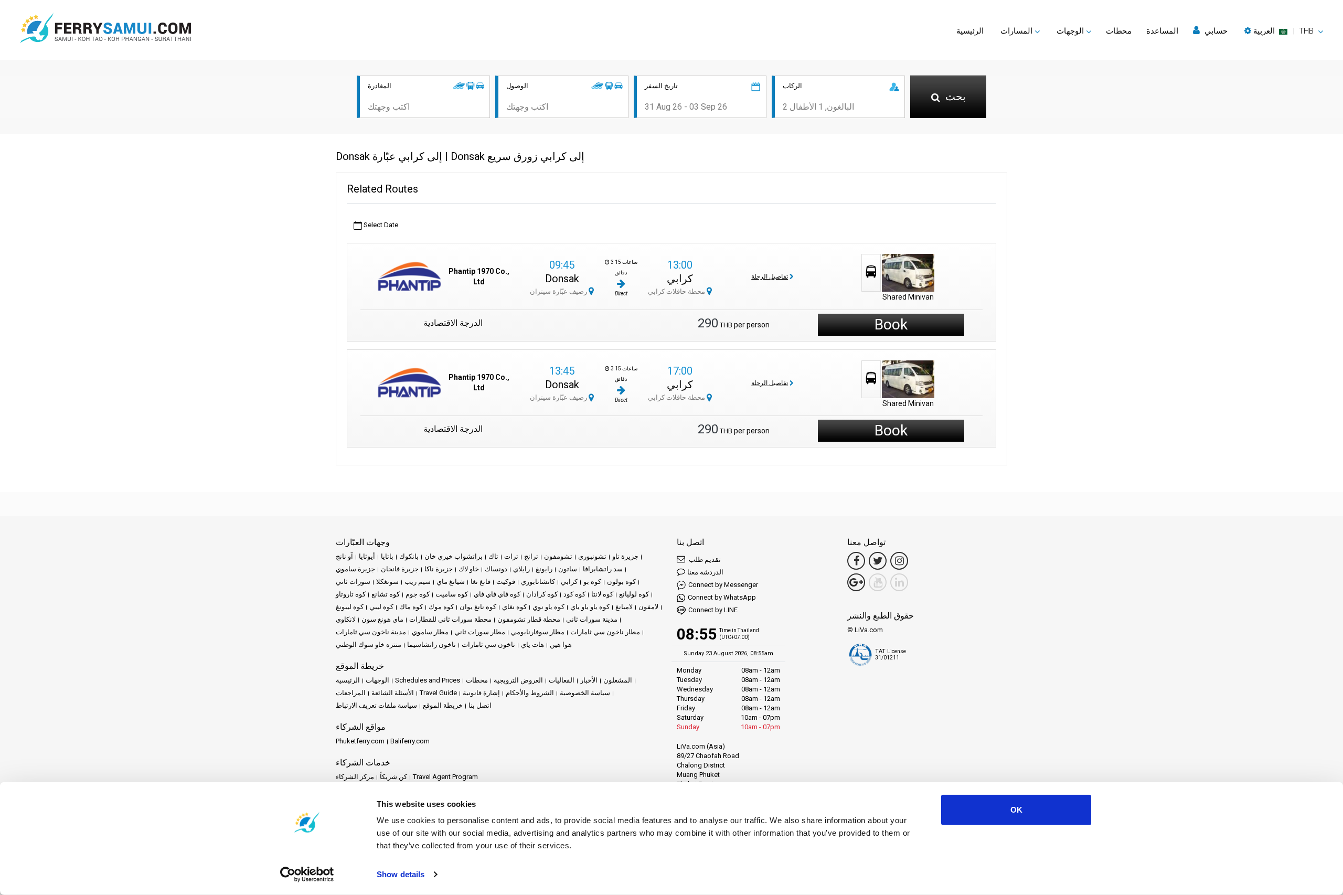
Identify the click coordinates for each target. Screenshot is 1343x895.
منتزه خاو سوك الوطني (368, 644)
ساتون (567, 569)
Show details (400, 874)
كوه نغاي (514, 607)
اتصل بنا (480, 705)
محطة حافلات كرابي (677, 291)
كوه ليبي (381, 607)
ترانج (531, 556)
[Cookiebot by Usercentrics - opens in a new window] (307, 874)
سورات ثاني (353, 581)
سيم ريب (417, 581)
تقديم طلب (704, 559)
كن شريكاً (393, 777)
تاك (493, 556)
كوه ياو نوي (548, 607)
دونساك (496, 569)
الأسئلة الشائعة (392, 693)
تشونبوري (592, 556)
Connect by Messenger (723, 585)
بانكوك (409, 556)
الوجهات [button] (1070, 31)
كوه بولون (621, 581)
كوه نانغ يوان (478, 607)
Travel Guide (438, 693)
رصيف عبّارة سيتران (559, 291)
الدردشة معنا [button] (705, 572)
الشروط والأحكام (530, 693)
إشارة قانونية (481, 693)
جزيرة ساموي (355, 569)
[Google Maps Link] (856, 582)
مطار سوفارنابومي (537, 632)
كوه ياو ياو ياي (590, 607)
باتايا (387, 556)
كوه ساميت (451, 594)
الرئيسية (970, 31)
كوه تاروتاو (351, 594)
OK (1016, 809)
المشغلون (617, 680)
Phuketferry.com (360, 741)
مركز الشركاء (355, 777)
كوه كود (574, 594)
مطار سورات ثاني (479, 632)
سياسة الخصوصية (585, 693)
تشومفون (558, 556)
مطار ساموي (430, 632)
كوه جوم (418, 594)
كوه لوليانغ (634, 594)
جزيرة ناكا (438, 569)
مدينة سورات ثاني (591, 619)
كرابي (680, 278)
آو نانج (344, 556)
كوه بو (592, 581)
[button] (1283, 31)
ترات (511, 556)
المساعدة (1162, 31)
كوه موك (441, 607)
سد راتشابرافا (603, 569)
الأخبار (589, 680)
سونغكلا (387, 581)
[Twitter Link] (878, 561)
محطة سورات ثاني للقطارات (450, 619)
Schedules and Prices (427, 680)
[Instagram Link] (899, 561)
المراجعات (351, 693)
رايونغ (544, 569)
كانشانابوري (538, 581)
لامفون (648, 607)
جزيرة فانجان (400, 569)
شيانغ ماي (450, 581)
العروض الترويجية (518, 680)
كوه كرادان (542, 594)
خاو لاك (469, 569)
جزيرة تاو (625, 556)
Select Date (380, 225)
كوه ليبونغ (350, 607)
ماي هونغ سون (382, 619)
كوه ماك (411, 607)
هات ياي (532, 644)
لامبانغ (624, 607)
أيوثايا (367, 556)
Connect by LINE (713, 610)
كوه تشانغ (385, 594)
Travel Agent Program (445, 777)
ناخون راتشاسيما (431, 644)
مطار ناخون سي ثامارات (605, 632)
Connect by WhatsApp (722, 597)
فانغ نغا (481, 581)
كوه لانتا (602, 594)
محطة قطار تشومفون (528, 619)
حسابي (1215, 31)
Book (891, 324)
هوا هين (561, 644)
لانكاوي (346, 619)
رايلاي (521, 569)
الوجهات (377, 680)
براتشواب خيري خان (453, 556)
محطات (1119, 31)
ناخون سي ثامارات (488, 644)
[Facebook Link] (856, 561)
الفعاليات (561, 680)
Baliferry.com (410, 741)
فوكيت (505, 581)
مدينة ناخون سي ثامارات (371, 632)
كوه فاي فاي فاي (497, 594)
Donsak (562, 278)
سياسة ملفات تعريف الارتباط (376, 705)
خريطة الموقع (443, 705)
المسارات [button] (1016, 31)
